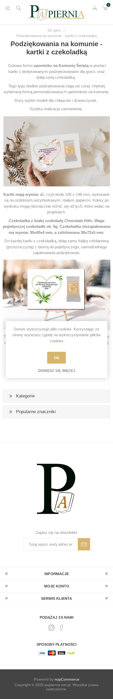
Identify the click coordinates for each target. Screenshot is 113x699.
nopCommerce (67, 679)
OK (56, 358)
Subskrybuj (84, 544)
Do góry (54, 30)
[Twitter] (51, 627)
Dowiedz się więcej (56, 371)
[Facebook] (61, 627)
